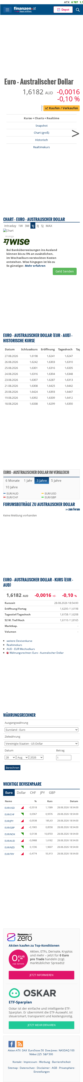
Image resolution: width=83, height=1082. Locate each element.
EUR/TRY (9, 854)
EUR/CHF (12, 497)
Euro (9, 792)
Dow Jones (51, 1050)
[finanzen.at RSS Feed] (20, 1044)
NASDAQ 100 (66, 1050)
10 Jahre (12, 487)
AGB (54, 1068)
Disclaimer (43, 1068)
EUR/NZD (10, 847)
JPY (42, 792)
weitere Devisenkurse (19, 640)
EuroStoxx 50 (36, 1050)
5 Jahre (56, 480)
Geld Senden (65, 271)
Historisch (41, 140)
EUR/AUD (12, 493)
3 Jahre (42, 480)
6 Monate (13, 480)
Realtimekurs (41, 147)
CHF (33, 792)
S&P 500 (48, 1054)
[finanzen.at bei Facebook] (12, 1044)
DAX (24, 1050)
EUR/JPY (9, 821)
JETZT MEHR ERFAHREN (42, 1025)
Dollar (21, 792)
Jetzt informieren (41, 975)
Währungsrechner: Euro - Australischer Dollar (37, 652)
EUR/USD (50, 493)
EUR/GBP (50, 497)
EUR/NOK (10, 834)
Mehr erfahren (35, 266)
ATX (60, 2)
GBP (52, 792)
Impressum (30, 1062)
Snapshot (42, 126)
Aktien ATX (14, 1050)
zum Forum (74, 509)
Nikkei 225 (35, 1054)
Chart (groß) (41, 133)
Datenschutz (27, 1068)
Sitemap (13, 1068)
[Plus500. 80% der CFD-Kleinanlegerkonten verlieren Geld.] (61, 108)
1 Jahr (28, 480)
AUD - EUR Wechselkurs (21, 649)
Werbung (44, 1062)
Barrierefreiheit (61, 1062)
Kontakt (17, 1062)
